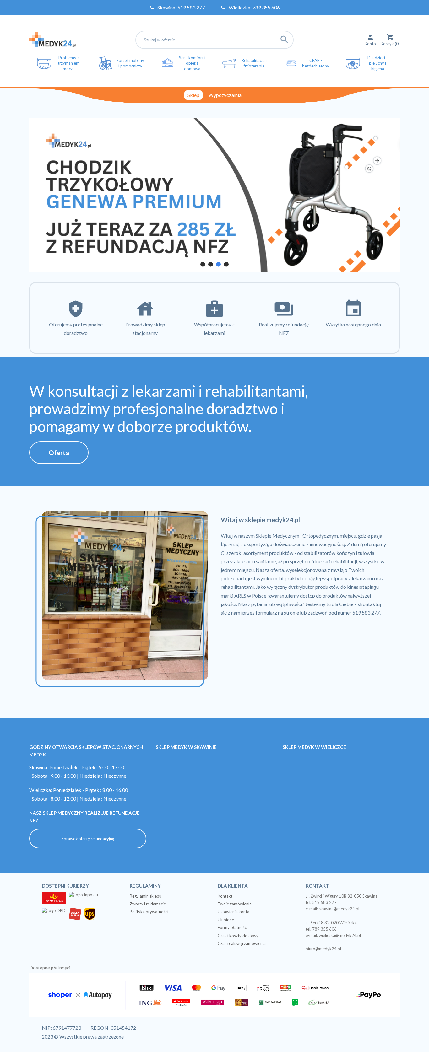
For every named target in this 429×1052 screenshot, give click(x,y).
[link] (214, 195)
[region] (214, 195)
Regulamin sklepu (145, 896)
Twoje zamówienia (235, 903)
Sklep (193, 95)
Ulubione (226, 919)
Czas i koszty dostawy (238, 935)
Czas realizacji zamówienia (242, 943)
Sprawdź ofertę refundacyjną (88, 838)
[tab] (202, 264)
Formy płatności (232, 927)
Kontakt (225, 896)
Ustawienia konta (233, 911)
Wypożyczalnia (225, 95)
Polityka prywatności (149, 911)
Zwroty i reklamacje (148, 903)
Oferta (59, 452)
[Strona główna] (52, 39)
